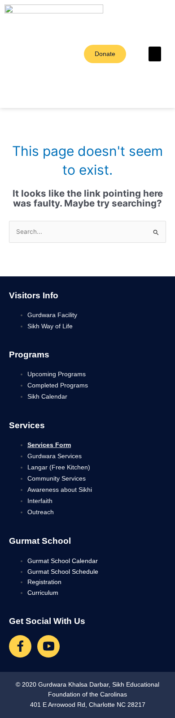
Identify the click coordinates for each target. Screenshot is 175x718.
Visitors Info (33, 295)
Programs (29, 354)
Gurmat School (40, 541)
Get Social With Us (47, 621)
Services (27, 425)
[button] (155, 54)
